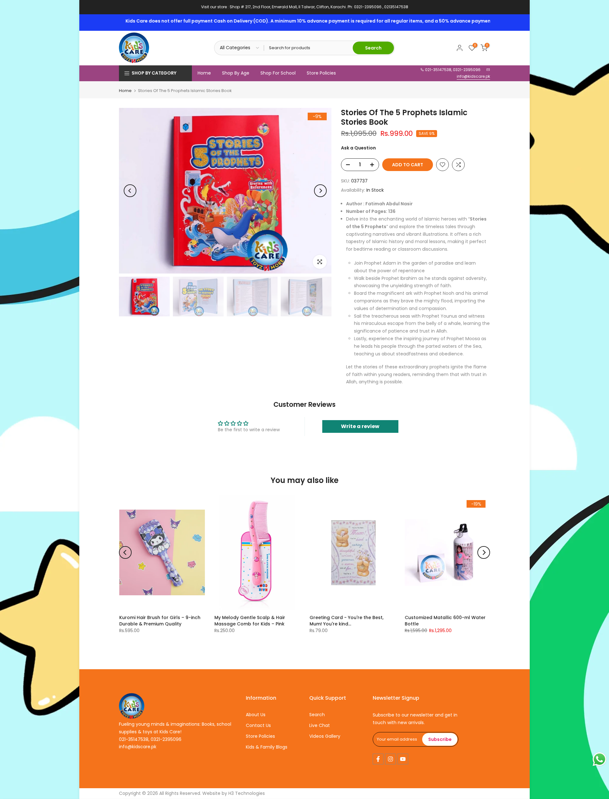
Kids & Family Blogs (266, 747)
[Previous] (130, 190)
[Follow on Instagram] (390, 759)
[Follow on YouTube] (402, 759)
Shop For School (278, 73)
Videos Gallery (324, 736)
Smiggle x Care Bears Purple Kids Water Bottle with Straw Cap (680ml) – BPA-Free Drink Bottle (363, 623)
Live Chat (319, 725)
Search (317, 714)
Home (204, 73)
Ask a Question (358, 148)
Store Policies (321, 73)
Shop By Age (235, 73)
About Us (255, 714)
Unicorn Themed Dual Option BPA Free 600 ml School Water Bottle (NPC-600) (458, 623)
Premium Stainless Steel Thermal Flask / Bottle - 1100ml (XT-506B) (267, 620)
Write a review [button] (360, 426)
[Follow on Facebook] (378, 759)
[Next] (320, 190)
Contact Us (258, 725)
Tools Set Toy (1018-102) (162, 617)
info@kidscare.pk (473, 76)
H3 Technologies (246, 793)
